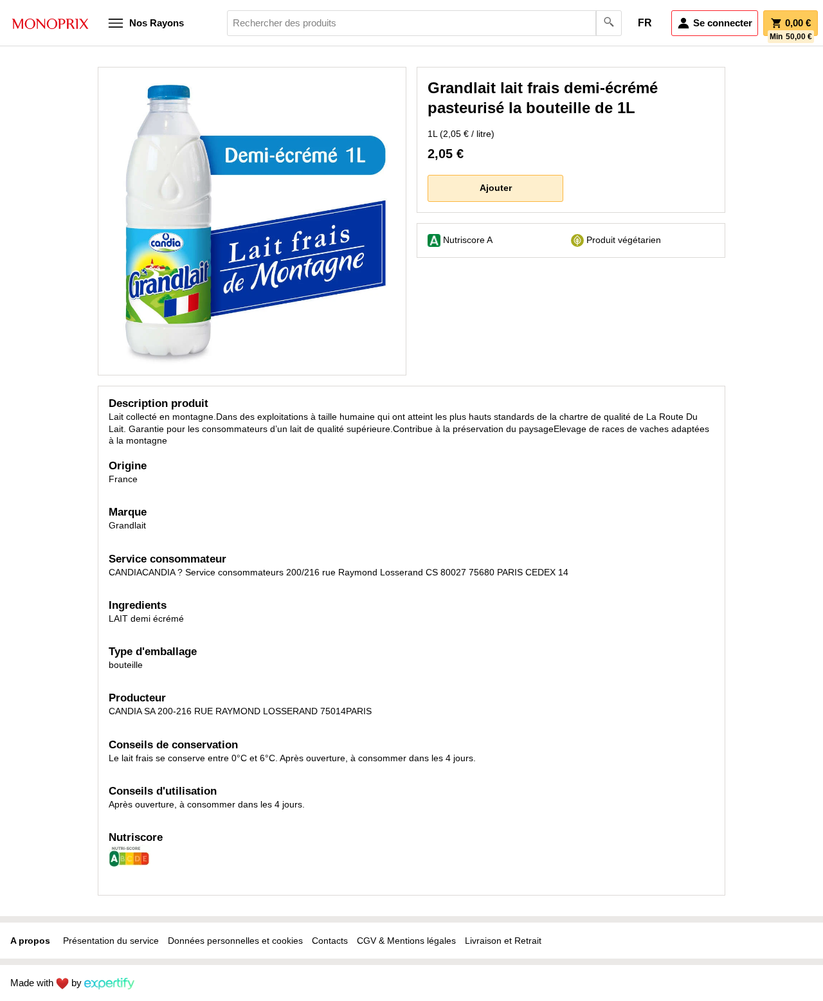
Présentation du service (111, 940)
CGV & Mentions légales (406, 940)
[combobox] (424, 23)
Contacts (330, 940)
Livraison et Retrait (503, 940)
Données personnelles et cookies (235, 940)
